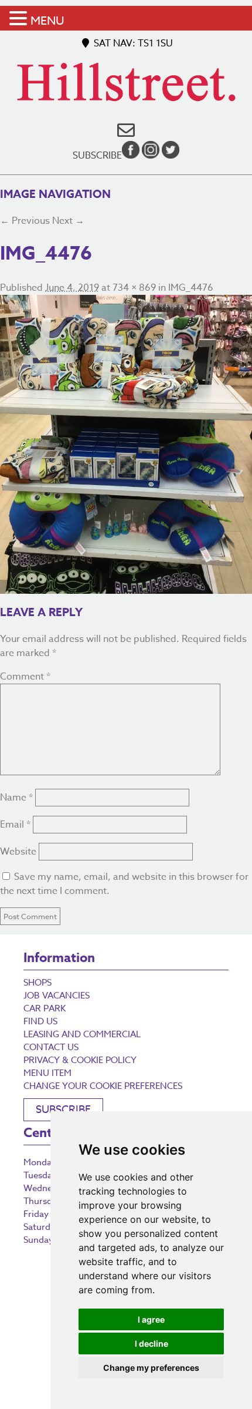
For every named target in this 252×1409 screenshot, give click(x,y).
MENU (47, 20)
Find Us (40, 1021)
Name (16, 798)
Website (18, 852)
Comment (25, 677)
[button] (19, 19)
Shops (37, 982)
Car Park (44, 1008)
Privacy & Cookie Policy (80, 1060)
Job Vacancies (56, 995)
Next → (68, 221)
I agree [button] (151, 1319)
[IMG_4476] (126, 444)
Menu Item (47, 1073)
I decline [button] (151, 1344)
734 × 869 (134, 288)
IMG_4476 (190, 288)
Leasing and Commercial (82, 1034)
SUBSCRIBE (63, 1110)
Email (15, 825)
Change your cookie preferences (102, 1086)
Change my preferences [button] (151, 1368)
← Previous (25, 221)
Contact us (51, 1047)
